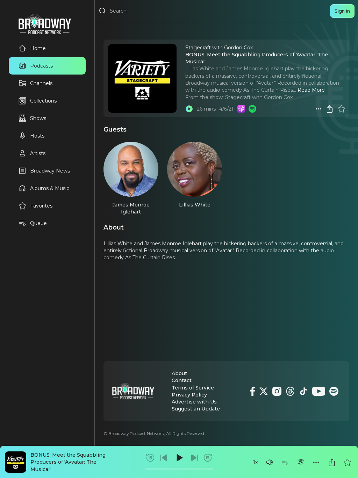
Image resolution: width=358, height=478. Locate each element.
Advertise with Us (194, 402)
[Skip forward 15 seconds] (208, 458)
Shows (38, 118)
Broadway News (50, 171)
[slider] (179, 468)
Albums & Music (49, 188)
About (179, 373)
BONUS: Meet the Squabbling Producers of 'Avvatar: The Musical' (68, 462)
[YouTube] (318, 391)
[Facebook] (252, 391)
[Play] (179, 457)
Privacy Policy (189, 395)
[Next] (194, 458)
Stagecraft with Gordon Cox (259, 97)
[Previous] (164, 458)
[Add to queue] (285, 462)
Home (38, 48)
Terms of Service (193, 388)
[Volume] (269, 462)
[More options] (316, 462)
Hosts (37, 136)
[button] (269, 462)
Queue (38, 223)
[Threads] (290, 391)
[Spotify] (333, 391)
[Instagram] (276, 391)
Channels (41, 83)
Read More (311, 90)
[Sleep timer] (301, 462)
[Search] (102, 11)
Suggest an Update (196, 409)
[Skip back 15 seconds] (150, 458)
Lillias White (194, 205)
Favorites (41, 206)
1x (255, 462)
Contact (182, 380)
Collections (43, 101)
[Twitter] (263, 391)
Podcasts (41, 66)
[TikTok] (303, 391)
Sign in (342, 11)
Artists (37, 153)
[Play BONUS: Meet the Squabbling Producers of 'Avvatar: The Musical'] (189, 109)
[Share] (332, 462)
